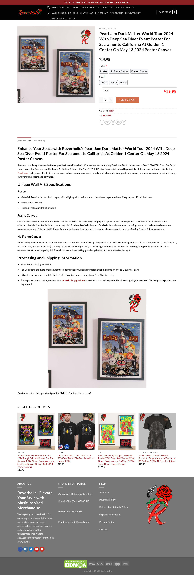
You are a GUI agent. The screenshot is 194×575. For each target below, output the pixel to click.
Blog (54, 7)
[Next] (175, 444)
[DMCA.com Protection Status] (75, 563)
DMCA (72, 18)
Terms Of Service (57, 18)
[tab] (24, 140)
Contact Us (116, 13)
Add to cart (127, 99)
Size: (102, 76)
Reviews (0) (39, 140)
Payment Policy (107, 499)
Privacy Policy (133, 13)
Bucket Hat (101, 13)
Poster (130, 7)
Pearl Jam (107, 115)
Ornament (108, 7)
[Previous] (17, 444)
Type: (103, 65)
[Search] (48, 7)
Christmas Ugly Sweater (85, 7)
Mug (75, 13)
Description (24, 140)
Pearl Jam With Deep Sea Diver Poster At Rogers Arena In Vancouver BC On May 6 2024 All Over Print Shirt (157, 458)
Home (102, 28)
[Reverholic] (30, 12)
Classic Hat (86, 13)
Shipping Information (110, 514)
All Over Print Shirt (59, 13)
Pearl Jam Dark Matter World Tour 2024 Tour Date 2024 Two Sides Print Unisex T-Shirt (76, 458)
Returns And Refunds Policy (113, 507)
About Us (64, 7)
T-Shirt (120, 7)
